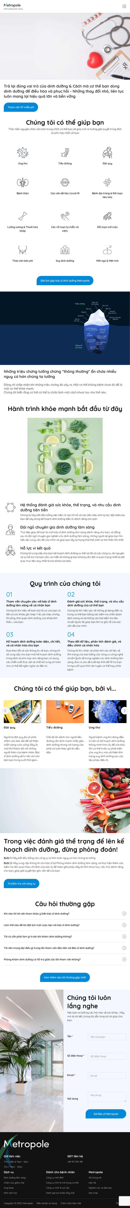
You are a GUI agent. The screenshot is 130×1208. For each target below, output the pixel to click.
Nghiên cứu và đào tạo (100, 1187)
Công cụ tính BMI (55, 1177)
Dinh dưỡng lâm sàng (15, 1177)
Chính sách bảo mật (71, 1203)
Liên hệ (92, 1182)
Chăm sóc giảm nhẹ (14, 1182)
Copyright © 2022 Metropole (18, 1203)
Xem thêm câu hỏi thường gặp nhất (65, 977)
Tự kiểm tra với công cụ (21, 883)
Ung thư (52, 727)
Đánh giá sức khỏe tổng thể (60, 1192)
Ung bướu (9, 1187)
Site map (93, 1192)
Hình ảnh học (10, 1192)
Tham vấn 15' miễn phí (21, 107)
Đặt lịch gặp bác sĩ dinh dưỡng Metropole (65, 280)
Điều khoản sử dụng (47, 1203)
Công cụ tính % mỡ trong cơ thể (62, 1182)
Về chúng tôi (95, 1177)
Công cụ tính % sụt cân (57, 1187)
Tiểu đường (12, 727)
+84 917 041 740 (75, 1161)
